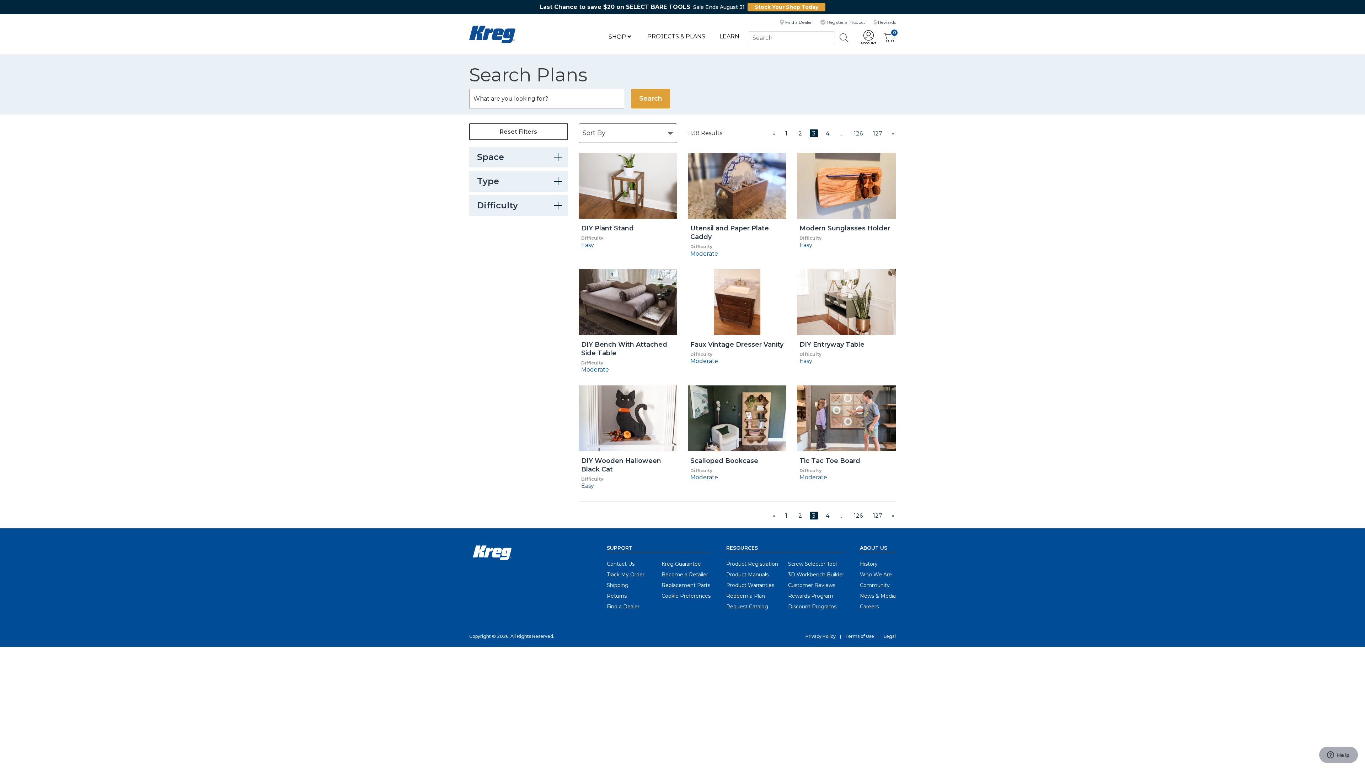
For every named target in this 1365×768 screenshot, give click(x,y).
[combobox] (791, 37)
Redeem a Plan (745, 596)
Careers (869, 606)
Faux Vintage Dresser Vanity (736, 344)
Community (875, 585)
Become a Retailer (685, 574)
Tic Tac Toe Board (829, 461)
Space (490, 157)
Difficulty (497, 205)
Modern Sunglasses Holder (844, 228)
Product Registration (752, 564)
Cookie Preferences (686, 596)
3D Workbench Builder (816, 574)
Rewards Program (810, 596)
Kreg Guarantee (681, 564)
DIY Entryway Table (831, 344)
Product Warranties (750, 585)
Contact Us (621, 564)
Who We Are (876, 574)
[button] (868, 38)
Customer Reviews (811, 585)
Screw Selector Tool (812, 564)
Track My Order (625, 574)
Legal (890, 636)
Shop (618, 36)
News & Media (878, 596)
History (869, 564)
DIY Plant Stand (607, 228)
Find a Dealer (623, 606)
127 (877, 133)
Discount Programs (812, 606)
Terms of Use (859, 636)
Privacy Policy (820, 636)
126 (858, 133)
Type (488, 181)
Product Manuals (747, 574)
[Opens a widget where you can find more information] (1338, 755)
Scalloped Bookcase (724, 461)
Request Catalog (747, 606)
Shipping (617, 585)
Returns (617, 596)
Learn (729, 36)
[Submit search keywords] (844, 38)
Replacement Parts (686, 585)
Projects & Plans (676, 36)
